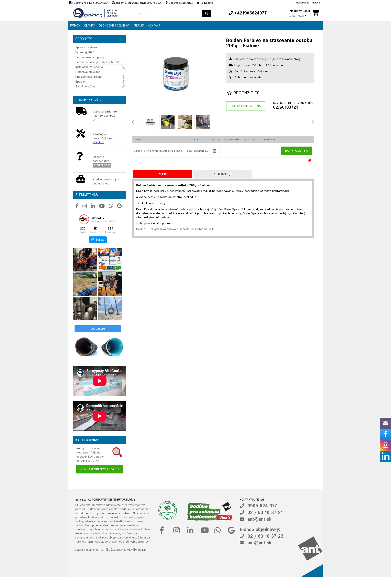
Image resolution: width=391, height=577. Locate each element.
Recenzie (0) (245, 93)
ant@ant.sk (259, 519)
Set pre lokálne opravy (89, 57)
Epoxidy (80, 81)
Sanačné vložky (85, 86)
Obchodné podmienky (114, 25)
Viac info (98, 142)
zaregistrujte (267, 59)
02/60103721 (285, 108)
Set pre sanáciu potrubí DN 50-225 (97, 62)
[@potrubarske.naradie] (84, 219)
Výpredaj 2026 (84, 52)
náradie (80, 513)
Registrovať (302, 2)
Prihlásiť (315, 2)
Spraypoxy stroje (86, 47)
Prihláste (240, 59)
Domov (75, 25)
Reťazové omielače (87, 71)
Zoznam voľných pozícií (100, 469)
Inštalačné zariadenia (89, 66)
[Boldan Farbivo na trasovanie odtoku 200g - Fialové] (176, 73)
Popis (162, 174)
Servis (139, 25)
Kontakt (154, 25)
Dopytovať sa (296, 151)
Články (89, 25)
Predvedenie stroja (246, 106)
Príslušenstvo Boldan (88, 76)
